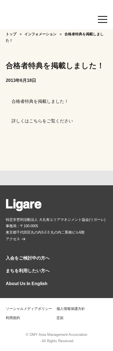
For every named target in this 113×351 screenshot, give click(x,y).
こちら (35, 121)
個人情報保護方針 (70, 309)
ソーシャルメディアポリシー (29, 309)
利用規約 (13, 318)
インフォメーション (40, 34)
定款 (60, 318)
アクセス (13, 239)
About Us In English (26, 283)
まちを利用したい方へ (28, 270)
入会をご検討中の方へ (28, 258)
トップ (11, 34)
